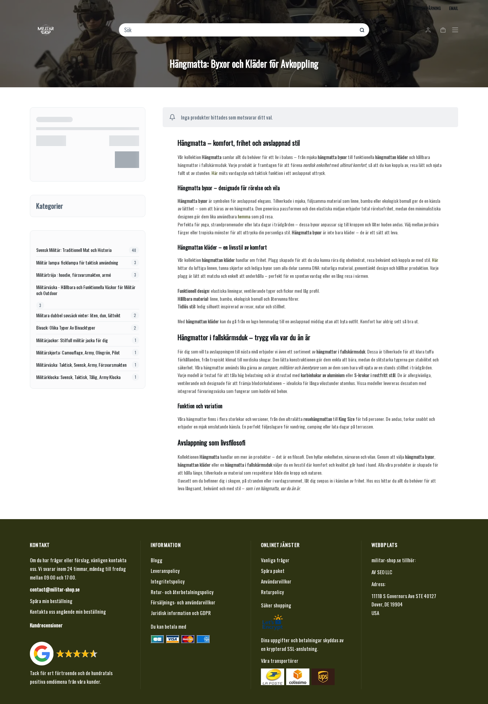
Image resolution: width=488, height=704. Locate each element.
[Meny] (455, 30)
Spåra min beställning (51, 600)
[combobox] (239, 30)
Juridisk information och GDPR (181, 612)
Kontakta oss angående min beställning (68, 611)
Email (453, 8)
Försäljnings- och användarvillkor (183, 602)
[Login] (428, 30)
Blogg (156, 560)
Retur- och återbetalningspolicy (182, 591)
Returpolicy (272, 591)
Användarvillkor (276, 581)
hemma (244, 216)
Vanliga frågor (275, 560)
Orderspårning (427, 8)
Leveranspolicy (165, 570)
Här (214, 172)
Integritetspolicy (168, 581)
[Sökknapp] (362, 30)
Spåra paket (273, 570)
